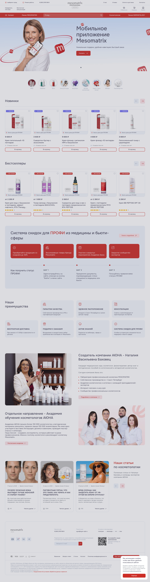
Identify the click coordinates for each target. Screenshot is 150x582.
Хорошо (134, 576)
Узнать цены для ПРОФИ (15, 132)
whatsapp (109, 531)
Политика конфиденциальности (97, 556)
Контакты (142, 2)
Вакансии (57, 556)
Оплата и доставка (128, 2)
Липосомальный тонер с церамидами (129, 141)
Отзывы (114, 2)
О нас (105, 2)
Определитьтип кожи (8, 8)
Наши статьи (124, 463)
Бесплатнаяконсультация (21, 8)
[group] (92, 309)
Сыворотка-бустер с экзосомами (42, 141)
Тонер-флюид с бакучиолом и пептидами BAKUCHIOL (45, 204)
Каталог (11, 15)
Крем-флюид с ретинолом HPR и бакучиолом (73, 141)
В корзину (18, 149)
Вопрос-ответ (67, 556)
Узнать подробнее (128, 235)
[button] (76, 67)
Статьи (76, 556)
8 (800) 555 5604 (44, 2)
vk (116, 531)
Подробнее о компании (89, 397)
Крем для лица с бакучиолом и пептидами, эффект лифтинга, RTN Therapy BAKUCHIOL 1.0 (17, 206)
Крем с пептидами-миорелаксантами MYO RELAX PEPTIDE (101, 205)
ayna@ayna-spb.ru (82, 531)
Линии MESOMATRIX (29, 15)
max (120, 531)
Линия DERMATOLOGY (136, 15)
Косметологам (114, 15)
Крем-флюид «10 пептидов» (102, 140)
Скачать (82, 53)
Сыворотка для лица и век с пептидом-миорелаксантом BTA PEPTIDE (74, 205)
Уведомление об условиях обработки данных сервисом (50, 572)
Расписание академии (15, 443)
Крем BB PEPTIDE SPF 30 (129, 203)
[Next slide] (142, 101)
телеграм (101, 531)
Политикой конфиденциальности (132, 571)
